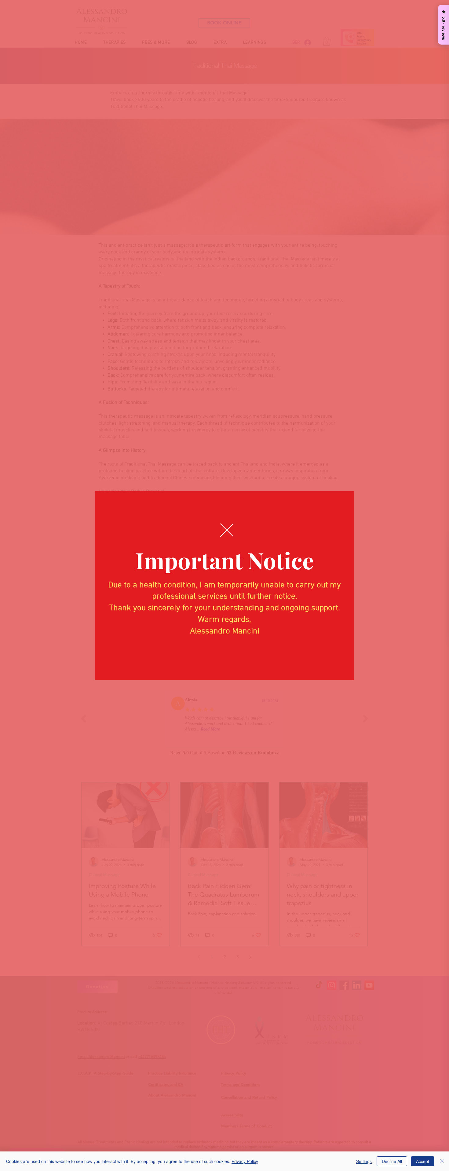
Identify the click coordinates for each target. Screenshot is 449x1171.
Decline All (392, 1161)
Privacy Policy (245, 1161)
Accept (422, 1161)
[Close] (441, 1161)
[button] (227, 530)
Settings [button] (364, 1161)
